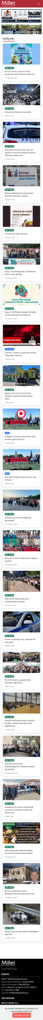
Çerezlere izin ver (21, 1015)
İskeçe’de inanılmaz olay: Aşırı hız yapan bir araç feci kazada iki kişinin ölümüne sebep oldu (20, 153)
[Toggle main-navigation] (38, 3)
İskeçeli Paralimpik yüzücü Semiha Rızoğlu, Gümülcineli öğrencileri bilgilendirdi (19, 723)
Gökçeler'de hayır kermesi (16, 233)
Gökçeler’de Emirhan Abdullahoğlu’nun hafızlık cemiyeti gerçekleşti (19, 767)
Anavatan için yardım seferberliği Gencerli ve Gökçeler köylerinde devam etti (19, 810)
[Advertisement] (21, 951)
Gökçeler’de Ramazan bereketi (18, 112)
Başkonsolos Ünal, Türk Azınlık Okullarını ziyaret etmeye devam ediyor (19, 396)
